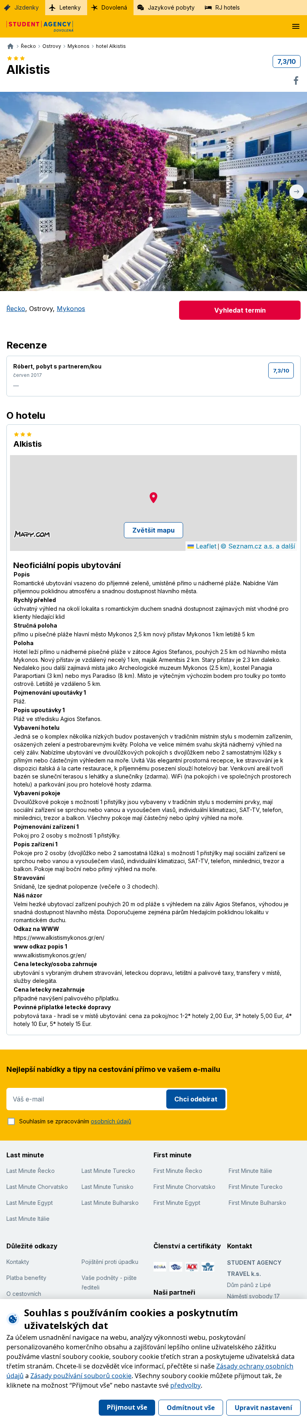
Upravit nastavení (263, 1407)
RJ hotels (227, 7)
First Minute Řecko (178, 1170)
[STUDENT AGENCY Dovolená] (37, 26)
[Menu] (296, 26)
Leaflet (205, 546)
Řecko (15, 309)
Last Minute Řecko (30, 1170)
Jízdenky (26, 7)
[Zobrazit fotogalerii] (154, 191)
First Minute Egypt (177, 1202)
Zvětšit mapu (153, 530)
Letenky (70, 7)
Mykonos (71, 309)
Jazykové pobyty (171, 7)
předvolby (185, 1385)
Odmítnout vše (191, 1407)
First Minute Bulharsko (257, 1202)
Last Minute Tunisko (108, 1186)
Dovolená (114, 7)
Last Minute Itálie (28, 1218)
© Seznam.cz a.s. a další (257, 546)
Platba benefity (26, 1277)
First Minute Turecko (256, 1186)
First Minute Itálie (250, 1170)
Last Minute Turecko (108, 1170)
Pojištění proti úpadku (110, 1261)
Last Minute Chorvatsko (37, 1186)
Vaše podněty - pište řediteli (109, 1282)
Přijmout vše (127, 1407)
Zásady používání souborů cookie (81, 1375)
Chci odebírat (195, 1099)
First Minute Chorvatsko (184, 1186)
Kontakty (17, 1261)
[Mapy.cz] (31, 534)
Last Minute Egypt (29, 1202)
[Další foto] (296, 191)
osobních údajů (111, 1121)
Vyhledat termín (240, 310)
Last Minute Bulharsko (110, 1202)
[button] (153, 497)
